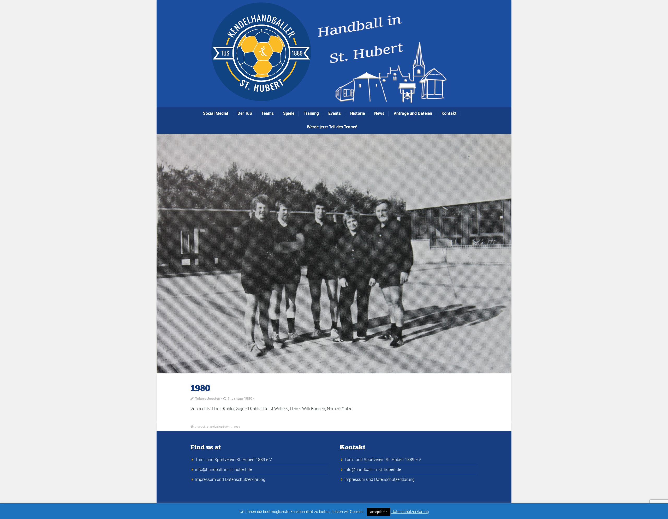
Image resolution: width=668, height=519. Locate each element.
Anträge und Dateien (413, 113)
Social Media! (215, 113)
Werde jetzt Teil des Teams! (332, 127)
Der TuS (244, 113)
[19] (334, 253)
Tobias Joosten (207, 398)
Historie (357, 113)
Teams (267, 113)
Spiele (288, 113)
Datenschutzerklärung (410, 511)
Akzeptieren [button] (378, 511)
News (379, 113)
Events (334, 113)
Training (311, 113)
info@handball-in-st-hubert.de (223, 469)
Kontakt (449, 113)
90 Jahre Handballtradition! (214, 426)
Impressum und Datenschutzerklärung (230, 479)
